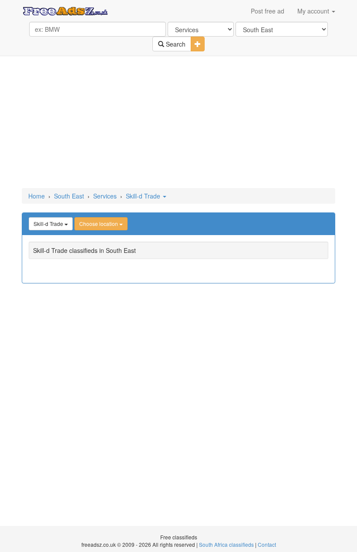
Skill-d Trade (144, 196)
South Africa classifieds (226, 544)
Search (174, 44)
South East (69, 196)
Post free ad (267, 11)
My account (314, 11)
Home (36, 196)
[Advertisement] (180, 123)
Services (105, 196)
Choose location (99, 223)
